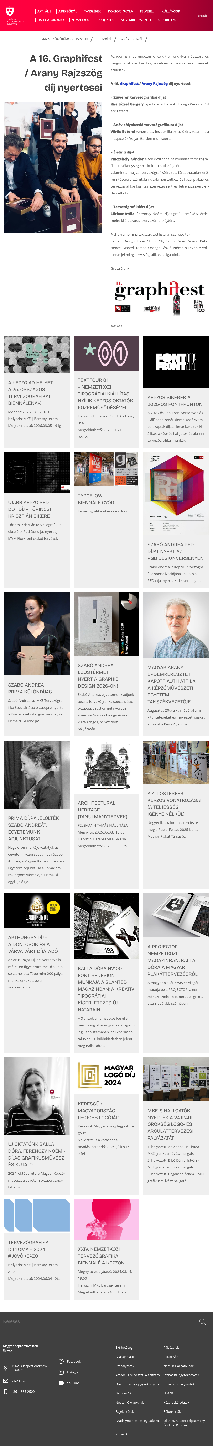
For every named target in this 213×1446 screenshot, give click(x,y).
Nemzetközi (81, 20)
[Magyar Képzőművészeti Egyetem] (15, 15)
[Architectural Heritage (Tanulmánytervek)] (106, 815)
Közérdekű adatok (176, 1402)
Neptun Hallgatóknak (178, 1366)
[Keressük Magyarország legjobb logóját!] (106, 1126)
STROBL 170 (167, 20)
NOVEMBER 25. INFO (136, 20)
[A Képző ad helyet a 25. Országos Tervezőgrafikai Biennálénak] (37, 392)
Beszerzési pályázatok (179, 1384)
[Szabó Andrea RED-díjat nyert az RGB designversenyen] (176, 520)
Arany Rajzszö (155, 83)
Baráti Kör (170, 1357)
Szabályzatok (125, 1366)
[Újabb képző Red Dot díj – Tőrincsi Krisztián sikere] (37, 520)
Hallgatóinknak (50, 20)
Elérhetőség (124, 1347)
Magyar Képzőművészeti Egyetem (64, 39)
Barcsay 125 (124, 1393)
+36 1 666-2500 (23, 1391)
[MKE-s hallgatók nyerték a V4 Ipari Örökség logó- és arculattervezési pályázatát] (176, 1126)
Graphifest (129, 83)
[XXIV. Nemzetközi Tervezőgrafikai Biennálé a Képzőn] (106, 1249)
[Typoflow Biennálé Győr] (106, 520)
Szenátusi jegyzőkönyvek (181, 1375)
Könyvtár (122, 1434)
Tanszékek (92, 11)
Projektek (106, 20)
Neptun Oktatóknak (130, 1402)
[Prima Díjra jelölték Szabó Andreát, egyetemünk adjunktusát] (37, 815)
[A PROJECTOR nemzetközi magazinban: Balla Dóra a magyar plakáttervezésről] (176, 973)
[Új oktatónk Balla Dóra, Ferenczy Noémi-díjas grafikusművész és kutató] (37, 1126)
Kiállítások (171, 11)
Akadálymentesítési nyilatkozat (138, 1421)
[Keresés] (202, 1322)
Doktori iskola (120, 11)
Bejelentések (125, 1411)
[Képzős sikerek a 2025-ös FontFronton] (176, 392)
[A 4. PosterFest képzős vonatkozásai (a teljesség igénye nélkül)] (176, 815)
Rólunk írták (172, 1411)
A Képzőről (67, 11)
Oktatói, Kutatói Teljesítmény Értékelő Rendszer (184, 1423)
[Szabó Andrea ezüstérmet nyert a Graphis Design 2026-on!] (106, 664)
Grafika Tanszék (131, 39)
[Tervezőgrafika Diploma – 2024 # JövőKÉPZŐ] (37, 1249)
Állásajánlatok (125, 1357)
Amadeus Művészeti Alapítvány (138, 1375)
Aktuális (44, 11)
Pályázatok (171, 1347)
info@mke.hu (21, 1381)
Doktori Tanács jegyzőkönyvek (137, 1384)
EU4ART (169, 1393)
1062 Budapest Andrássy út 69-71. (29, 1368)
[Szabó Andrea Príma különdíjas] (37, 664)
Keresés (202, 1327)
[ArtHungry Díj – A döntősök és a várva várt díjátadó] (37, 973)
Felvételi (147, 11)
